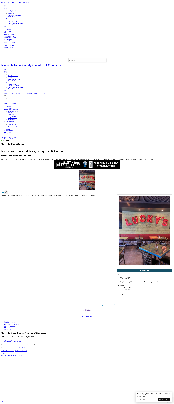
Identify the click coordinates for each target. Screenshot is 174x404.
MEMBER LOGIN (10, 329)
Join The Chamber (127, 305)
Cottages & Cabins (13, 21)
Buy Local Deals (72, 305)
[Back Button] (3, 192)
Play (5, 8)
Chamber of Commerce (11, 33)
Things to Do (12, 16)
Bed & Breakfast (13, 25)
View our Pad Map (6, 355)
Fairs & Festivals (13, 12)
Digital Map (7, 138)
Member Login (8, 47)
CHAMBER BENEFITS (11, 324)
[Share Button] (6, 192)
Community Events (9, 36)
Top (2, 401)
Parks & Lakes (12, 10)
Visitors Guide (8, 137)
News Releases (55, 305)
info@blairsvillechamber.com (12, 341)
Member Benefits (13, 111)
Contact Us (7, 41)
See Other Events (87, 316)
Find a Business (8, 39)
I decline (161, 399)
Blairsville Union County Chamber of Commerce (15, 2)
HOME (6, 321)
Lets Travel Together (10, 42)
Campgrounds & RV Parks (15, 23)
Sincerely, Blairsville (35, 93)
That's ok (167, 399)
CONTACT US (9, 327)
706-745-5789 (8, 340)
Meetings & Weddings (10, 37)
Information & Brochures (116, 305)
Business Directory (47, 305)
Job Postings (100, 305)
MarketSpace (93, 305)
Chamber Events (9, 34)
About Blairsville (9, 29)
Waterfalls (11, 13)
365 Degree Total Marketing (16, 348)
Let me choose (141, 399)
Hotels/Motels (12, 20)
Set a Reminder (144, 270)
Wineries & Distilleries (14, 15)
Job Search (7, 31)
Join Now (11, 113)
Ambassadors (12, 116)
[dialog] (154, 397)
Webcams (7, 129)
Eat (5, 5)
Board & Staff (12, 114)
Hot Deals (17, 93)
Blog (5, 26)
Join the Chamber (9, 45)
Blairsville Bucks (9, 93)
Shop (5, 7)
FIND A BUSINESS (10, 323)
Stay (5, 18)
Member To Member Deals (83, 305)
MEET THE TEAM (10, 326)
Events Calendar (9, 121)
